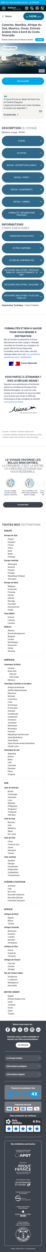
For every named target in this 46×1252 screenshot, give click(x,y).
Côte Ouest (14, 677)
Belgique (11, 586)
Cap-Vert (11, 963)
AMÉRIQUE (9, 660)
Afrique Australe (11, 927)
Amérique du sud (11, 750)
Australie (11, 886)
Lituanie (11, 623)
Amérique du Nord (12, 664)
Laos (10, 800)
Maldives (12, 828)
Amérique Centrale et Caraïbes (18, 683)
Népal (10, 831)
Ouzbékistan (13, 872)
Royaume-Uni (13, 607)
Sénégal (11, 969)
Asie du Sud (9, 818)
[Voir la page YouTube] (26, 1029)
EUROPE (8, 530)
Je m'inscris (23, 1045)
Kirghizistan (13, 869)
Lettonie (11, 620)
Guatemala (12, 717)
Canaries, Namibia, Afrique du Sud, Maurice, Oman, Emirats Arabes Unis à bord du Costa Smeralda (21, 30)
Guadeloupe (13, 714)
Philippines (12, 806)
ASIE (6, 783)
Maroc (10, 921)
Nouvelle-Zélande (15, 897)
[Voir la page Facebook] (8, 1029)
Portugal (11, 557)
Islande (11, 598)
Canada (11, 668)
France (11, 545)
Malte (10, 554)
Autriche (11, 567)
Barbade (11, 696)
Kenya (10, 950)
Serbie (10, 648)
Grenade (11, 711)
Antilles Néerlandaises (17, 690)
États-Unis (12, 671)
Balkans (7, 627)
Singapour (12, 809)
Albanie (11, 630)
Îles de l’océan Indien (13, 973)
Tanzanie (12, 956)
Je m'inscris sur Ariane (13, 402)
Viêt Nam (12, 815)
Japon (10, 847)
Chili (10, 762)
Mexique (11, 680)
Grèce (10, 548)
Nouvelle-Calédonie (16, 894)
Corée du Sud (13, 844)
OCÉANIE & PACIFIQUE (14, 882)
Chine (10, 841)
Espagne (11, 542)
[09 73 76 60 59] (42, 8)
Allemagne (12, 564)
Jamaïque (12, 723)
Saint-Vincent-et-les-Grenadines (21, 743)
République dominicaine (18, 734)
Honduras (12, 720)
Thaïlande (12, 812)
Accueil (5, 432)
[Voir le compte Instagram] (32, 1029)
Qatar (10, 1011)
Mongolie (12, 850)
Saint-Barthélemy (15, 737)
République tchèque (16, 576)
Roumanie (12, 645)
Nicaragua (12, 728)
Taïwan (11, 853)
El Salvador (13, 708)
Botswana (12, 931)
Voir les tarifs (23, 81)
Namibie (11, 940)
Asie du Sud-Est (11, 788)
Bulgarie (11, 636)
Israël (10, 1002)
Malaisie (11, 803)
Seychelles (12, 985)
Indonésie (12, 797)
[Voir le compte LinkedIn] (38, 1029)
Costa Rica (12, 699)
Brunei (10, 791)
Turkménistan (14, 875)
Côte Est (12, 674)
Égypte (11, 918)
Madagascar (13, 982)
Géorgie (11, 863)
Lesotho (11, 937)
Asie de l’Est (9, 838)
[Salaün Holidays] (14, 8)
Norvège (11, 601)
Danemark (12, 589)
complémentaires (15, 226)
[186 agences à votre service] (32, 8)
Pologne (11, 573)
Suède (10, 610)
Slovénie (11, 651)
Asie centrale (10, 857)
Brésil (10, 759)
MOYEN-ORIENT (12, 992)
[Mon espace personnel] (37, 8)
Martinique (12, 725)
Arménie (11, 860)
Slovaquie (12, 579)
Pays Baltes (9, 613)
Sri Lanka (12, 834)
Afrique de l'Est (11, 946)
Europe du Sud (10, 535)
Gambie (11, 966)
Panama (11, 731)
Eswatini (11, 934)
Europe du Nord (11, 582)
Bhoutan (11, 822)
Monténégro (13, 642)
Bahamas (12, 693)
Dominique (12, 705)
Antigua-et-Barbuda (16, 687)
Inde (9, 825)
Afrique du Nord (11, 914)
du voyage (19, 128)
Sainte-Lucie (13, 746)
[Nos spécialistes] (26, 8)
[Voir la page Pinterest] (20, 1029)
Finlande (11, 592)
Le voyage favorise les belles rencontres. (23, 465)
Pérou (10, 771)
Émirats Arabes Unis (26, 432)
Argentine (12, 754)
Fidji (9, 889)
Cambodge (12, 794)
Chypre (11, 539)
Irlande (11, 595)
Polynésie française (16, 900)
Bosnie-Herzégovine (16, 633)
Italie (10, 551)
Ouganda (12, 953)
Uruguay (11, 774)
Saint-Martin (13, 740)
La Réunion (13, 979)
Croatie (11, 639)
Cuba (10, 702)
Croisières (13, 432)
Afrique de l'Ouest (12, 960)
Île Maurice (12, 977)
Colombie (12, 765)
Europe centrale (11, 560)
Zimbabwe (12, 943)
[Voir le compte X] (14, 1029)
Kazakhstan (13, 866)
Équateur (11, 768)
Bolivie (10, 756)
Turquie (11, 1014)
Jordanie (11, 1005)
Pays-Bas (12, 604)
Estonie (11, 617)
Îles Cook (12, 892)
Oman (10, 1008)
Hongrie (11, 570)
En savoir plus (23, 505)
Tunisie (11, 923)
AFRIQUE (8, 909)
